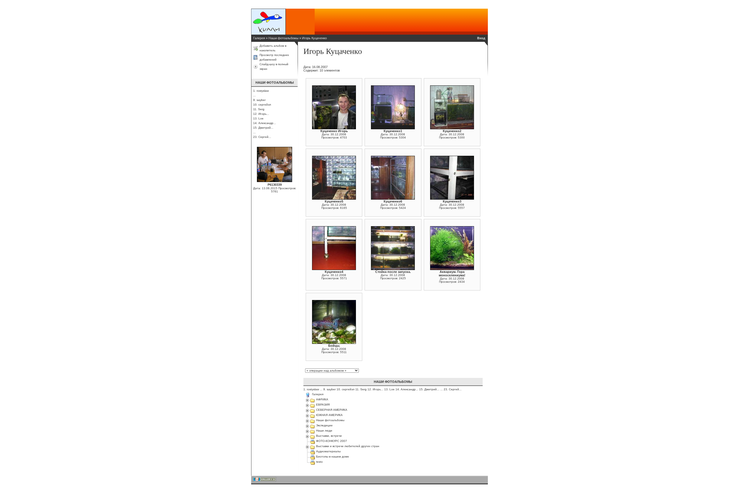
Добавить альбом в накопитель (273, 48)
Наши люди (324, 430)
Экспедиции (324, 425)
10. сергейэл (262, 104)
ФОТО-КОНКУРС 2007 (331, 441)
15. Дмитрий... (263, 127)
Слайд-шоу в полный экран (274, 66)
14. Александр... (264, 123)
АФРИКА (322, 399)
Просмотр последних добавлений (274, 57)
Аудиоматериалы (328, 451)
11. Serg (258, 109)
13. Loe (258, 118)
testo (319, 461)
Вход (481, 38)
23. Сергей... (262, 136)
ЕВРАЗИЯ (323, 404)
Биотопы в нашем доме (332, 456)
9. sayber (259, 100)
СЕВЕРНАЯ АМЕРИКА (331, 409)
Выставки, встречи (329, 435)
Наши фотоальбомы (283, 38)
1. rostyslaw (261, 90)
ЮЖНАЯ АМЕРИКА (329, 415)
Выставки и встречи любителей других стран (347, 446)
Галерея (259, 38)
